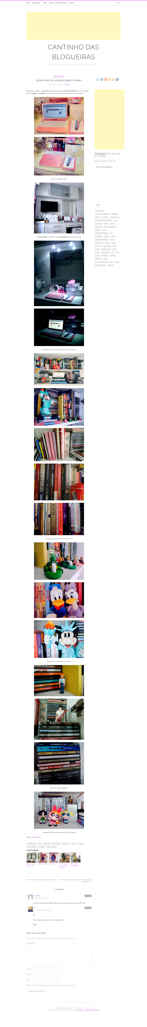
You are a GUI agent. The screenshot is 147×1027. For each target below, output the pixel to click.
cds (39, 843)
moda (114, 249)
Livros (51, 2)
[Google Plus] (105, 81)
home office (99, 242)
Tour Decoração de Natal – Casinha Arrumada (64, 865)
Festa (113, 236)
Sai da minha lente (101, 262)
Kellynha (67, 84)
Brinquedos (32, 843)
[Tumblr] (117, 81)
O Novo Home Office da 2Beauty (74, 864)
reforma (105, 255)
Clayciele (98, 223)
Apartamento (99, 210)
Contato (71, 2)
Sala (111, 262)
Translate (103, 156)
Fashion (106, 236)
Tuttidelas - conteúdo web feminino (88, 1010)
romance (98, 258)
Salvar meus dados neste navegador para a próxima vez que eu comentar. (51, 985)
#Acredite (50, 864)
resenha (112, 255)
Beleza (97, 217)
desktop (97, 230)
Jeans (113, 242)
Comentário (30, 943)
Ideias (107, 242)
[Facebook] (101, 81)
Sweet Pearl (36, 837)
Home (28, 2)
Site (27, 980)
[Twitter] (98, 81)
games (73, 843)
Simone (41, 846)
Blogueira (105, 217)
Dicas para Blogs (61, 2)
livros (80, 843)
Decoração (36, 3)
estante (66, 843)
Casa (115, 220)
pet (113, 252)
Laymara (37, 895)
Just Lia (97, 246)
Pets (45, 2)
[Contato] (109, 81)
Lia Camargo (107, 246)
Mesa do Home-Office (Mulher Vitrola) (41, 879)
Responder (88, 895)
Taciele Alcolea (100, 265)
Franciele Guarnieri (101, 239)
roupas (105, 258)
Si (34, 908)
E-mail (29, 974)
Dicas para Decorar (101, 233)
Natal (97, 252)
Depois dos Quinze (110, 226)
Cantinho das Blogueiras (103, 220)
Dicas (104, 230)
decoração (98, 226)
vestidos (111, 265)
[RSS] (113, 81)
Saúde (117, 262)
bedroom (115, 214)
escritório (56, 843)
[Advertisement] (73, 26)
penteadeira (32, 846)
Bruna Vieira (115, 217)
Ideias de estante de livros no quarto (31, 864)
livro (114, 246)
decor (112, 223)
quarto (97, 255)
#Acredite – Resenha (42, 864)
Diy (111, 233)
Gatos (112, 239)
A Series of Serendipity (102, 214)
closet (106, 223)
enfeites (47, 843)
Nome (29, 969)
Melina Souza (106, 249)
